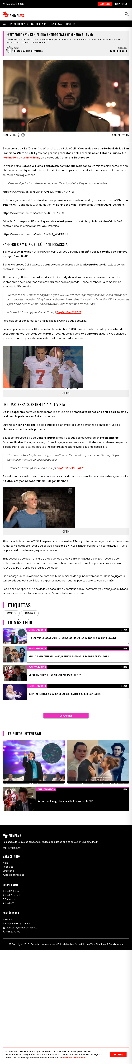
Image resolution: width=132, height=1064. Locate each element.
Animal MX (8, 903)
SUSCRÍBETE (105, 3)
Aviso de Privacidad (73, 1057)
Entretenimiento (19, 24)
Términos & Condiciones (109, 944)
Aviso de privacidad (13, 874)
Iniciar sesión (121, 3)
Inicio (6, 862)
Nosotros (8, 866)
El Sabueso (9, 899)
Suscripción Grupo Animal (17, 923)
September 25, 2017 (70, 468)
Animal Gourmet (11, 895)
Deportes (70, 24)
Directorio (8, 870)
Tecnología (55, 24)
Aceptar (118, 1054)
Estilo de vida (38, 24)
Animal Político (11, 891)
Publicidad (8, 919)
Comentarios (66, 715)
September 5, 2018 (69, 312)
